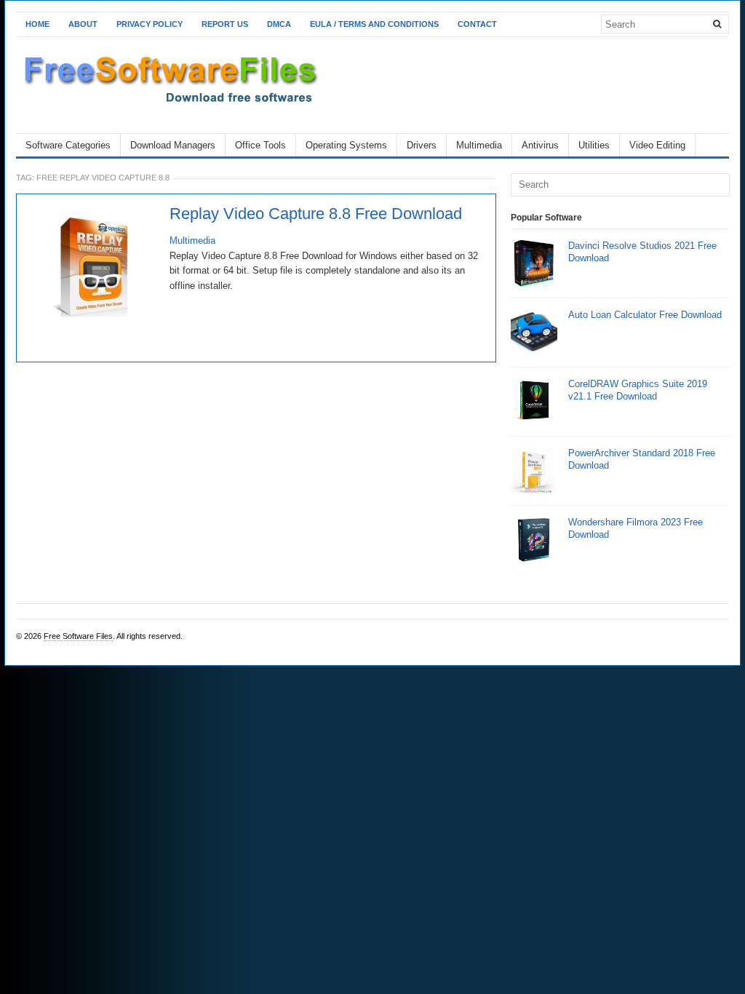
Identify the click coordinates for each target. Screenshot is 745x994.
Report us (225, 24)
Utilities (594, 145)
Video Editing (657, 145)
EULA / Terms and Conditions (374, 24)
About (82, 24)
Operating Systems (346, 145)
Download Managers (172, 145)
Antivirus (540, 145)
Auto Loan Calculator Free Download (645, 314)
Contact (477, 24)
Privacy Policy (149, 24)
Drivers (422, 145)
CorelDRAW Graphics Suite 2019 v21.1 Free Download (637, 390)
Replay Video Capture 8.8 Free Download (316, 214)
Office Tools (260, 145)
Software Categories (68, 145)
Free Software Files (78, 636)
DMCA (279, 24)
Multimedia (479, 145)
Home (37, 24)
